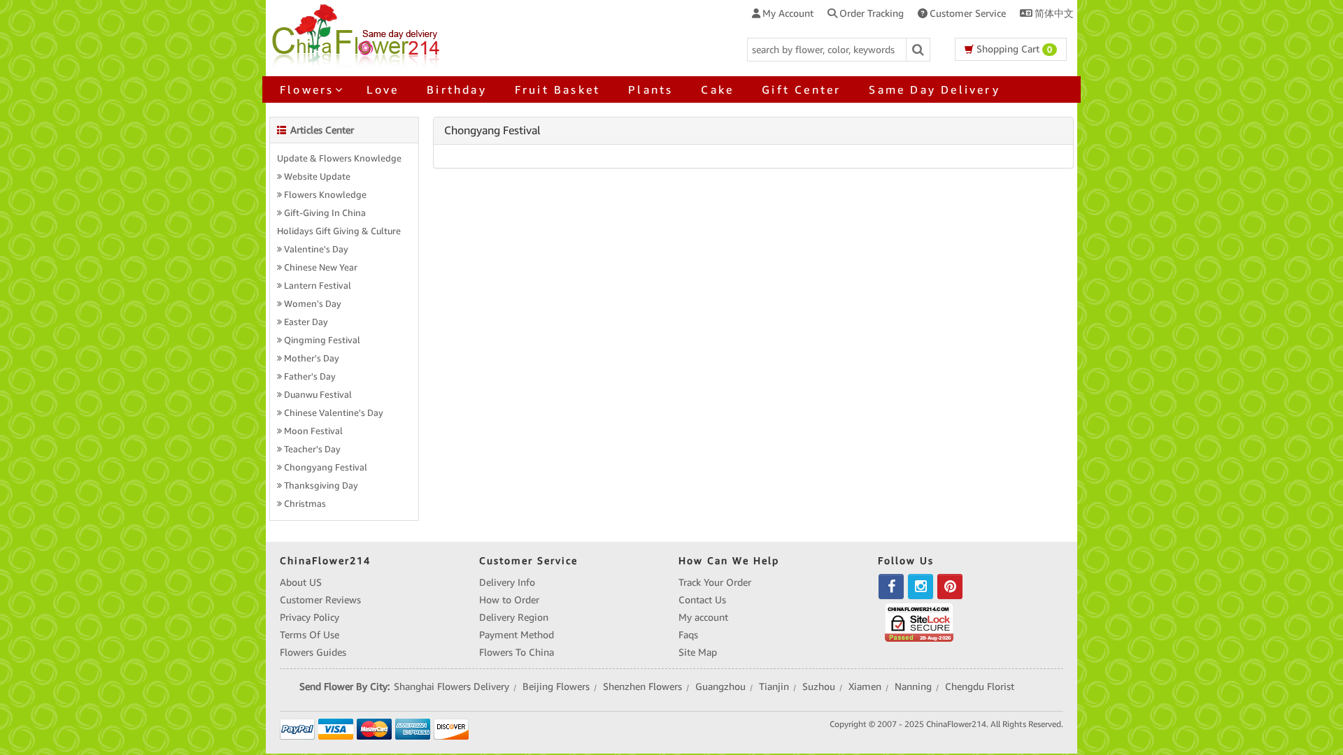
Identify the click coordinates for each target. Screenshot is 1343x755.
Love (383, 89)
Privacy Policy (309, 617)
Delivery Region (513, 617)
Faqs (688, 634)
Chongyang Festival (325, 467)
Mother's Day (311, 358)
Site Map (697, 652)
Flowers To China (516, 652)
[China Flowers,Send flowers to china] (357, 33)
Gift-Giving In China (325, 213)
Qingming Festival (322, 340)
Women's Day (312, 304)
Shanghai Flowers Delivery (451, 686)
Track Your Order (714, 582)
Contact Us (702, 600)
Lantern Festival (317, 286)
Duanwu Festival (318, 395)
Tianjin (774, 686)
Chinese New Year (320, 267)
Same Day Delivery (934, 89)
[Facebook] (891, 586)
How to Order (509, 600)
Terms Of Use (309, 634)
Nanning (913, 686)
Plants (650, 89)
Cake (717, 89)
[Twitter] (920, 586)
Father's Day (310, 376)
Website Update (317, 176)
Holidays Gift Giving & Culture (339, 231)
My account (703, 617)
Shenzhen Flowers (642, 686)
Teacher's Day (312, 449)
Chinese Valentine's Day (333, 413)
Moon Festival (313, 431)
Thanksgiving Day (321, 485)
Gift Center (801, 89)
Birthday (457, 89)
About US (301, 582)
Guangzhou (720, 686)
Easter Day (306, 322)
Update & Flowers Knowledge (339, 158)
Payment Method (516, 634)
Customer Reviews (320, 600)
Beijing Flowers (556, 686)
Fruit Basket (557, 89)
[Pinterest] (949, 586)
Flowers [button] (307, 89)
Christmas (305, 504)
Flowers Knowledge (325, 195)
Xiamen (864, 686)
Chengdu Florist (979, 686)
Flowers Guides (313, 652)
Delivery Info (507, 582)
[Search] (918, 50)
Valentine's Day (316, 249)
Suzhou (818, 686)
